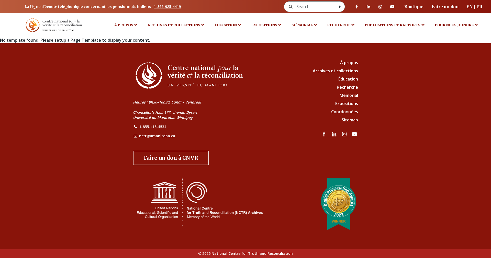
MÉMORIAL (302, 25)
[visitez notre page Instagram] (380, 7)
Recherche (338, 25)
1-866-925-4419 (167, 6)
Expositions (264, 25)
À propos (123, 25)
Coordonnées (344, 111)
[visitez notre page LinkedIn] (368, 7)
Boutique (413, 6)
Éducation (226, 25)
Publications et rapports (392, 25)
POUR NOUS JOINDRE (454, 25)
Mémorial (349, 95)
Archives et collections (174, 25)
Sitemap (350, 120)
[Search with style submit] (340, 7)
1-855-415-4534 (152, 126)
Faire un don (445, 6)
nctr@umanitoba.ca (157, 135)
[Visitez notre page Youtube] (392, 7)
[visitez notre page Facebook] (357, 7)
